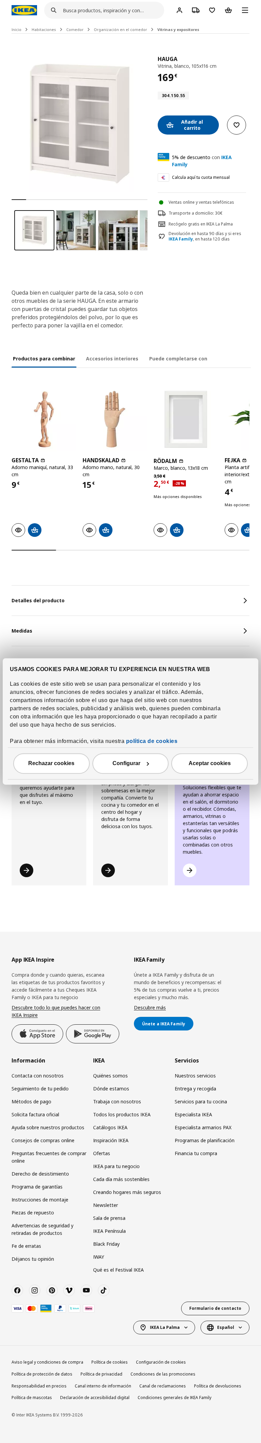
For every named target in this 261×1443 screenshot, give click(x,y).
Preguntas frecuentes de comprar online (49, 1157)
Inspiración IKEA (110, 1140)
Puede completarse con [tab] (178, 358)
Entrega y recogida (195, 1088)
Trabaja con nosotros (117, 1101)
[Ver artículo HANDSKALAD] (115, 419)
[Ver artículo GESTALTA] (44, 419)
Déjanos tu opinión (33, 1259)
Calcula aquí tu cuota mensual (201, 177)
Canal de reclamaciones (162, 1386)
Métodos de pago (31, 1101)
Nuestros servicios (195, 1075)
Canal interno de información (103, 1386)
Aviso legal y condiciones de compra (47, 1362)
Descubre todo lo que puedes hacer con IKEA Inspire (56, 1011)
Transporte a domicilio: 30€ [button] (196, 213)
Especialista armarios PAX (203, 1127)
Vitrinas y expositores (178, 29)
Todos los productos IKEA (122, 1114)
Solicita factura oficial (35, 1114)
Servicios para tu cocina (201, 1101)
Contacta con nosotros (38, 1075)
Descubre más (150, 1007)
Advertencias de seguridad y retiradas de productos (42, 1229)
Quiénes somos (110, 1075)
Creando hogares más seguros (127, 1192)
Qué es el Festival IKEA (118, 1270)
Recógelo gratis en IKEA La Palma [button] (201, 224)
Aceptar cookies (210, 763)
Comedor (75, 29)
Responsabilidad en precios (39, 1386)
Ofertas (101, 1153)
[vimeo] (69, 1290)
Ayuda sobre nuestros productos (48, 1127)
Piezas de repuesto (33, 1212)
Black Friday (106, 1244)
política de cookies (152, 741)
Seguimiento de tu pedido (40, 1088)
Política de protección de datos (42, 1374)
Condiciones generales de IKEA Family (174, 1397)
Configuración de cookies (161, 1362)
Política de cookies (109, 1362)
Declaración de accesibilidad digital (94, 1397)
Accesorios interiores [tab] (112, 358)
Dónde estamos (111, 1088)
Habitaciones (44, 29)
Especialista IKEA (193, 1114)
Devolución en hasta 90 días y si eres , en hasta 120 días (205, 236)
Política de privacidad (101, 1374)
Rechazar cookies (51, 763)
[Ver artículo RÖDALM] (186, 419)
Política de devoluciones (217, 1386)
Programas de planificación (204, 1140)
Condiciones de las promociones (162, 1374)
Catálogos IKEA (110, 1127)
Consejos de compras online (43, 1140)
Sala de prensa (109, 1218)
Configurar (126, 763)
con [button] (202, 161)
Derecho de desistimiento (40, 1173)
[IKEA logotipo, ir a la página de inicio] (24, 10)
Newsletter (105, 1205)
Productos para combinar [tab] (44, 358)
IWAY (98, 1257)
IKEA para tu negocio (116, 1166)
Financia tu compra (196, 1153)
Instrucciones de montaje (40, 1199)
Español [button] (225, 1327)
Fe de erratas (26, 1246)
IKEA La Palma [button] (165, 1327)
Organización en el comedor (120, 29)
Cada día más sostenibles (121, 1179)
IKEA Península (109, 1231)
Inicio (16, 29)
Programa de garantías (37, 1186)
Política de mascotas (32, 1397)
